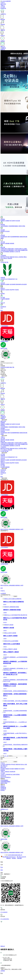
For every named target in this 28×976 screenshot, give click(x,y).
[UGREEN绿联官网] (6, 1)
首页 (2, 588)
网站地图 (19, 858)
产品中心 (3, 2)
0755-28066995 (4, 912)
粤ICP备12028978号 (21, 856)
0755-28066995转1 (5, 919)
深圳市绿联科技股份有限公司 (15, 855)
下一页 (6, 755)
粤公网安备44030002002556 (9, 856)
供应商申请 (3, 788)
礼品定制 (3, 367)
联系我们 (3, 790)
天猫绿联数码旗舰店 (5, 781)
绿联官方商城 (4, 783)
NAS (2, 308)
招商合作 (3, 786)
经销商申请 (3, 787)
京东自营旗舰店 (4, 780)
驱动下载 (12, 367)
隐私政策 (8, 858)
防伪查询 (7, 367)
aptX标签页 (3, 593)
